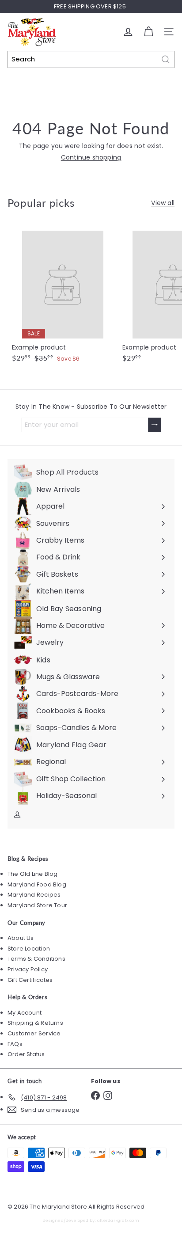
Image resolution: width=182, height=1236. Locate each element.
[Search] (165, 59)
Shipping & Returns (35, 1023)
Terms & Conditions (36, 959)
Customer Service (34, 1033)
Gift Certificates (30, 980)
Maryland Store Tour (37, 905)
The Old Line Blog (33, 874)
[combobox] (91, 59)
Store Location (29, 948)
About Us (21, 938)
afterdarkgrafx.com (118, 1220)
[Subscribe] (154, 425)
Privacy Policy (28, 969)
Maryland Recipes (34, 894)
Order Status (26, 1054)
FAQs (15, 1044)
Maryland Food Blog (37, 884)
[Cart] (148, 32)
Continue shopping (91, 157)
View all (162, 203)
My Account (25, 1012)
